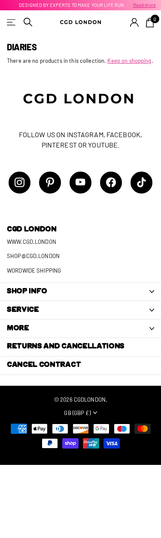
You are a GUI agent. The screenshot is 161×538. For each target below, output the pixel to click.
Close (80, 292)
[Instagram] (19, 183)
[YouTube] (80, 183)
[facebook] (111, 183)
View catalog (12, 22)
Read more (144, 5)
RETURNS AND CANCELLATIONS (66, 346)
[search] (28, 22)
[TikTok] (141, 183)
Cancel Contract (44, 365)
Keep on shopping (129, 60)
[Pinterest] (50, 183)
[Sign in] (134, 22)
